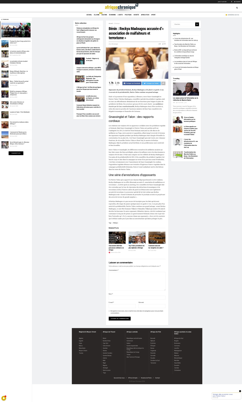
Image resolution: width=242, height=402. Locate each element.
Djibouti (152, 341)
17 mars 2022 (152, 250)
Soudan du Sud (155, 360)
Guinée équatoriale (132, 345)
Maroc (81, 345)
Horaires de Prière (146, 378)
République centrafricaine (134, 338)
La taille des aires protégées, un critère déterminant (92, 98)
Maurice (176, 355)
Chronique (117, 23)
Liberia (105, 358)
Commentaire (114, 270)
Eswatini (176, 365)
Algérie (81, 338)
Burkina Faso (107, 341)
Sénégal (105, 368)
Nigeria (105, 365)
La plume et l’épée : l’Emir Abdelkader (20, 112)
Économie (112, 15)
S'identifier (238, 1)
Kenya (152, 348)
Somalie (152, 355)
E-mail (111, 302)
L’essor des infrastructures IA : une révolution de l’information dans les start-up (191, 143)
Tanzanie (153, 363)
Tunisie (81, 353)
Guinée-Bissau (107, 355)
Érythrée (153, 343)
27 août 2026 (180, 102)
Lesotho (176, 348)
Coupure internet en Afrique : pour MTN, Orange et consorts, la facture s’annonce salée (89, 70)
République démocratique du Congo (135, 348)
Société (136, 15)
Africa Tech (145, 15)
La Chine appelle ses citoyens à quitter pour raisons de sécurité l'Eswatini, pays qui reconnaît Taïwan (191, 130)
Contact (157, 378)
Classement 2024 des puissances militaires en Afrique (116, 248)
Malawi (176, 353)
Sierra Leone (106, 370)
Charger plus (16, 153)
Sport (153, 15)
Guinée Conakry (107, 353)
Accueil (89, 15)
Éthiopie (152, 345)
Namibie (176, 360)
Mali (104, 360)
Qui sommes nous (119, 378)
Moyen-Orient (83, 350)
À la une (96, 14)
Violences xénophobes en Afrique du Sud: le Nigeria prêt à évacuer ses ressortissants (88, 30)
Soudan (152, 358)
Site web (141, 302)
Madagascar (178, 350)
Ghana (105, 350)
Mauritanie (82, 348)
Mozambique (178, 358)
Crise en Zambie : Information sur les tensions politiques (189, 119)
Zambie (176, 368)
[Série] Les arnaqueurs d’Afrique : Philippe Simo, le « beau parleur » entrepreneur (18, 93)
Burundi (152, 338)
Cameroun (130, 341)
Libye (80, 343)
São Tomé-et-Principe (133, 357)
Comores (177, 345)
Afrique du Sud (178, 338)
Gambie (105, 348)
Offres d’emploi (132, 378)
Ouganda (153, 350)
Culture (104, 15)
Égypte (81, 341)
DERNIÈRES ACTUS (233, 15)
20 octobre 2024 (116, 252)
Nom (111, 294)
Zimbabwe (177, 370)
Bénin (104, 338)
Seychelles (177, 363)
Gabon (128, 343)
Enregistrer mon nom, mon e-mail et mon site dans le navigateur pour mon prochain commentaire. (137, 312)
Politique (128, 15)
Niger (104, 363)
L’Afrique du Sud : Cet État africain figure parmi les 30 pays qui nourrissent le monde (89, 89)
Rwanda (152, 353)
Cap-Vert (105, 343)
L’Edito (120, 15)
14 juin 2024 (132, 250)
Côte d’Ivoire (106, 345)
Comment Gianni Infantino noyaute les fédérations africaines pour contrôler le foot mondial (88, 107)
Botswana (177, 343)
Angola (176, 341)
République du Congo (133, 352)
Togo (104, 373)
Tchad (128, 354)
